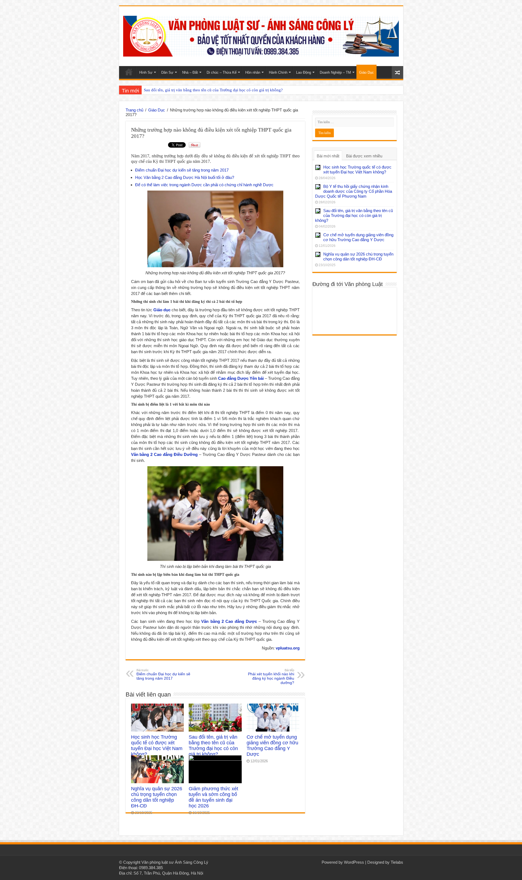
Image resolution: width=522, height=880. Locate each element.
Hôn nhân (252, 72)
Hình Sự (146, 72)
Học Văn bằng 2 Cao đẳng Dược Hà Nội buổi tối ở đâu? (184, 177)
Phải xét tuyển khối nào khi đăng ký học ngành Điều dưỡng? (271, 676)
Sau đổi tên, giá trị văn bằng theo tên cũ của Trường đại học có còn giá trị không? (213, 90)
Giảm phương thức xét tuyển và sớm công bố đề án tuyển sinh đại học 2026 (213, 797)
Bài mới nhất (328, 156)
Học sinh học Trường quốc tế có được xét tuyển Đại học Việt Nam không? (156, 745)
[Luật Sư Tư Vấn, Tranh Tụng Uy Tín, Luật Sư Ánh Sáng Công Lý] (261, 35)
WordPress (354, 862)
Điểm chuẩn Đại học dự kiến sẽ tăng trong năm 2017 (182, 170)
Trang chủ (134, 110)
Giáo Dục (366, 72)
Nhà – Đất (190, 72)
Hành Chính (278, 72)
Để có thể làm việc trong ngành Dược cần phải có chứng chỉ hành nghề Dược (204, 184)
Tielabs (397, 862)
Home (129, 71)
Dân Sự (167, 72)
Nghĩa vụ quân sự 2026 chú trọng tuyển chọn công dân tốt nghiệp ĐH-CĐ (156, 797)
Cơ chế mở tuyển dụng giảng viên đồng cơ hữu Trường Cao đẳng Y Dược (272, 745)
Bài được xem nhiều (364, 156)
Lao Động (303, 72)
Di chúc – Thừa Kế (222, 72)
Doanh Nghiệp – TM (335, 72)
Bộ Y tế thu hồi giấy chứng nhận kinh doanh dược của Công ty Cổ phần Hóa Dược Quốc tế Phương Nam (353, 191)
